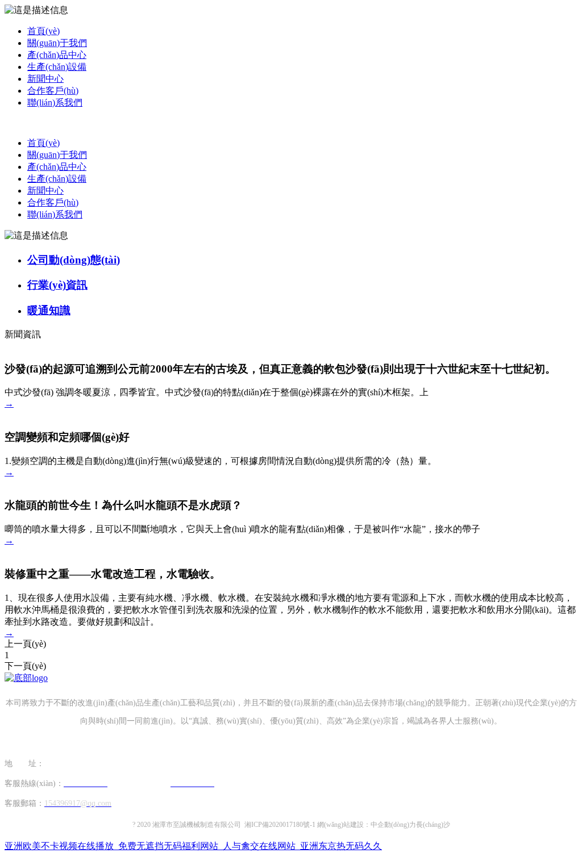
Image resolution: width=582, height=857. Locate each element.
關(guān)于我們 (57, 43)
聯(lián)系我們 (54, 102)
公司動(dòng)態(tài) (73, 260)
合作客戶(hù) (52, 90)
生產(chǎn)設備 (56, 67)
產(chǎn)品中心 (56, 55)
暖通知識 (48, 310)
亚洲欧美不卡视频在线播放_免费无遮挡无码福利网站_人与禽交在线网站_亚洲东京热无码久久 (193, 846)
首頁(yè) (43, 31)
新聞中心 (45, 78)
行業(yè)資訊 (57, 285)
